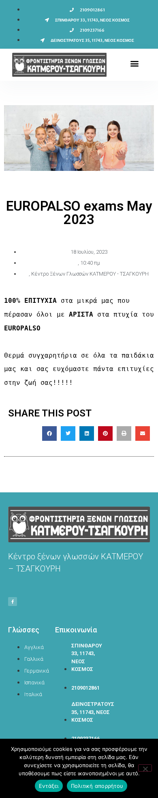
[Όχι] (145, 768)
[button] (134, 63)
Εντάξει (49, 786)
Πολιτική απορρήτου (97, 786)
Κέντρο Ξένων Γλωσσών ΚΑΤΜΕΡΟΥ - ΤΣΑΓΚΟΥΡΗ (90, 274)
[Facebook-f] (12, 601)
